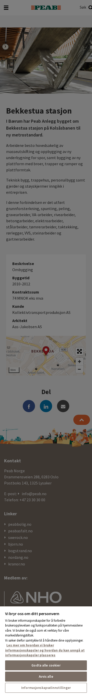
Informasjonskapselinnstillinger (46, 688)
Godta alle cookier (45, 665)
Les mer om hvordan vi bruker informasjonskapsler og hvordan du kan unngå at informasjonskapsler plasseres (45, 650)
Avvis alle (46, 676)
